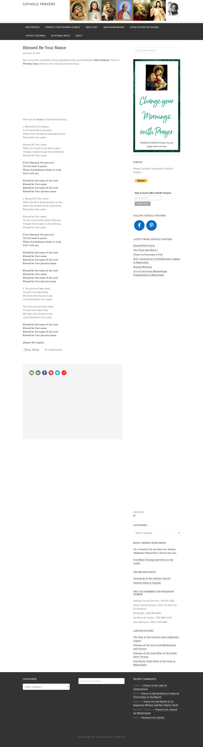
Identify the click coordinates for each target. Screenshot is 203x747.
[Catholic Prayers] (134, 515)
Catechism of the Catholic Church (151, 578)
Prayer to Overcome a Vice (148, 254)
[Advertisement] (72, 407)
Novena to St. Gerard (153, 717)
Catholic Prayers (39, 4)
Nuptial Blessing (142, 266)
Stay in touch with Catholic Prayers (153, 193)
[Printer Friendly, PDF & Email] (32, 350)
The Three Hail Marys (145, 250)
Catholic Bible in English (147, 582)
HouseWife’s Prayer (144, 245)
